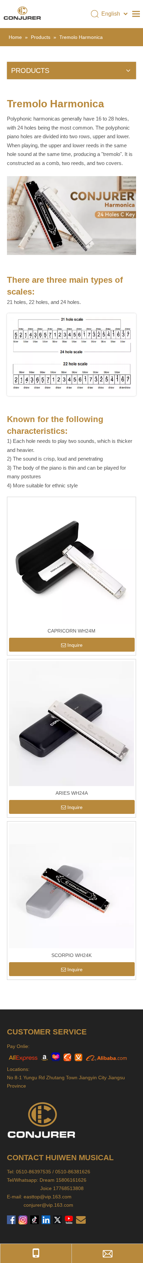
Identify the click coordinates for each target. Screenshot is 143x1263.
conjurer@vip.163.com (48, 1205)
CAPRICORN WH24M (71, 631)
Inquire (75, 645)
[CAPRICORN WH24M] (71, 561)
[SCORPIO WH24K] (71, 885)
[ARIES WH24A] (71, 723)
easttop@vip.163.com (48, 1196)
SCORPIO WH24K (71, 955)
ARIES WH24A (72, 793)
